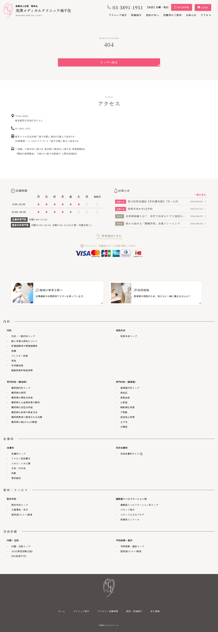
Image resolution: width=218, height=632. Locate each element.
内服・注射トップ (21, 546)
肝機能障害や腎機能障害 (24, 345)
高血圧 (124, 392)
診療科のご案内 (172, 15)
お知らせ (191, 15)
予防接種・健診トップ (132, 546)
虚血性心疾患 (127, 417)
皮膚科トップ (18, 453)
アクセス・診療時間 (108, 611)
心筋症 (124, 402)
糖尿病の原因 (18, 392)
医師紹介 (136, 15)
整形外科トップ (19, 504)
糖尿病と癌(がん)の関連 (24, 422)
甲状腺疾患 (17, 365)
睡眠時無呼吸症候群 (22, 370)
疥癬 (14, 473)
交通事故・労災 (19, 509)
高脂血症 (125, 397)
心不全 (124, 422)
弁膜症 (124, 426)
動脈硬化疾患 (127, 407)
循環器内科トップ (130, 387)
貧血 (14, 360)
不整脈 (124, 412)
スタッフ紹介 (127, 509)
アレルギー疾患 (19, 355)
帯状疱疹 (16, 478)
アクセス (206, 15)
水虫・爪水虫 (18, 468)
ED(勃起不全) (19, 556)
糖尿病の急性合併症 (22, 407)
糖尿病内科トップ (21, 387)
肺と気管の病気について (24, 341)
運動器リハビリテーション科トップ (139, 504)
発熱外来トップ (128, 336)
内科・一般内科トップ (23, 336)
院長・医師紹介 (134, 611)
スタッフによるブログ (132, 514)
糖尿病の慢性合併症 (22, 397)
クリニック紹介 (118, 15)
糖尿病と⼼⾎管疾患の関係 (25, 402)
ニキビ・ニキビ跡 (21, 463)
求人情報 (155, 611)
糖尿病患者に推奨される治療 (27, 417)
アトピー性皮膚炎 (21, 458)
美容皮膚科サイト (129, 453)
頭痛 (14, 350)
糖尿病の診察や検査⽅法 (24, 412)
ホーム (61, 611)
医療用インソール (130, 519)
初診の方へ (152, 15)
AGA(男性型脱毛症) (22, 551)
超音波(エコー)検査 (22, 514)
